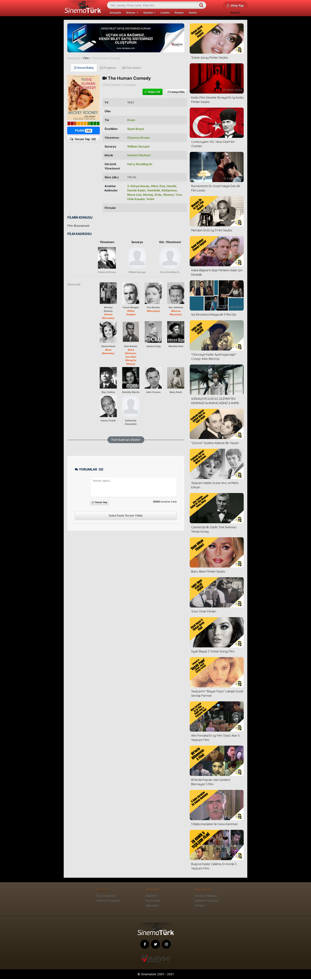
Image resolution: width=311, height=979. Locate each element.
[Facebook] (144, 944)
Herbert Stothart (139, 155)
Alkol (154, 186)
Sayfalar (148, 12)
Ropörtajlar (153, 901)
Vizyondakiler (105, 896)
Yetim (150, 199)
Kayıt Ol (235, 12)
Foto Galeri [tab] (133, 67)
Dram (131, 120)
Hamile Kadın (136, 190)
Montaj (148, 194)
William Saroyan (138, 146)
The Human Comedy (106, 58)
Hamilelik (153, 190)
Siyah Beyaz (135, 129)
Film (86, 58)
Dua (162, 186)
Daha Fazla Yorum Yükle (126, 515)
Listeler (165, 12)
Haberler (151, 896)
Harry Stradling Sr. (140, 164)
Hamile (171, 186)
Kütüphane (169, 190)
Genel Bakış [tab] (85, 67)
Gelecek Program (108, 901)
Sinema (131, 12)
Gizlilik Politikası (206, 896)
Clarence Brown (138, 137)
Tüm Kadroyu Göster (126, 440)
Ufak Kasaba (136, 199)
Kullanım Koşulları (206, 901)
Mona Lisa (134, 194)
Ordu (158, 194)
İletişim (179, 12)
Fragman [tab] (109, 67)
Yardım (193, 12)
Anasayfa (115, 12)
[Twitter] (155, 944)
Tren (178, 194)
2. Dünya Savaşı (138, 186)
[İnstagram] (166, 944)
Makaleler (152, 905)
